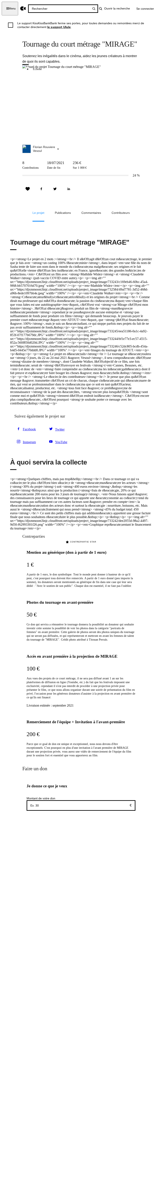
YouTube (61, 442)
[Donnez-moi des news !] (27, 189)
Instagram (29, 442)
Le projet (38, 212)
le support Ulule (59, 27)
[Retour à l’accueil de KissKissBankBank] (23, 8)
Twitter (60, 429)
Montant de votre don (41, 798)
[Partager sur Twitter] (55, 189)
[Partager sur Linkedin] (68, 189)
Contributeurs (121, 212)
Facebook (29, 429)
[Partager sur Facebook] (41, 189)
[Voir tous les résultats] (93, 8)
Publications (63, 212)
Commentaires (91, 212)
